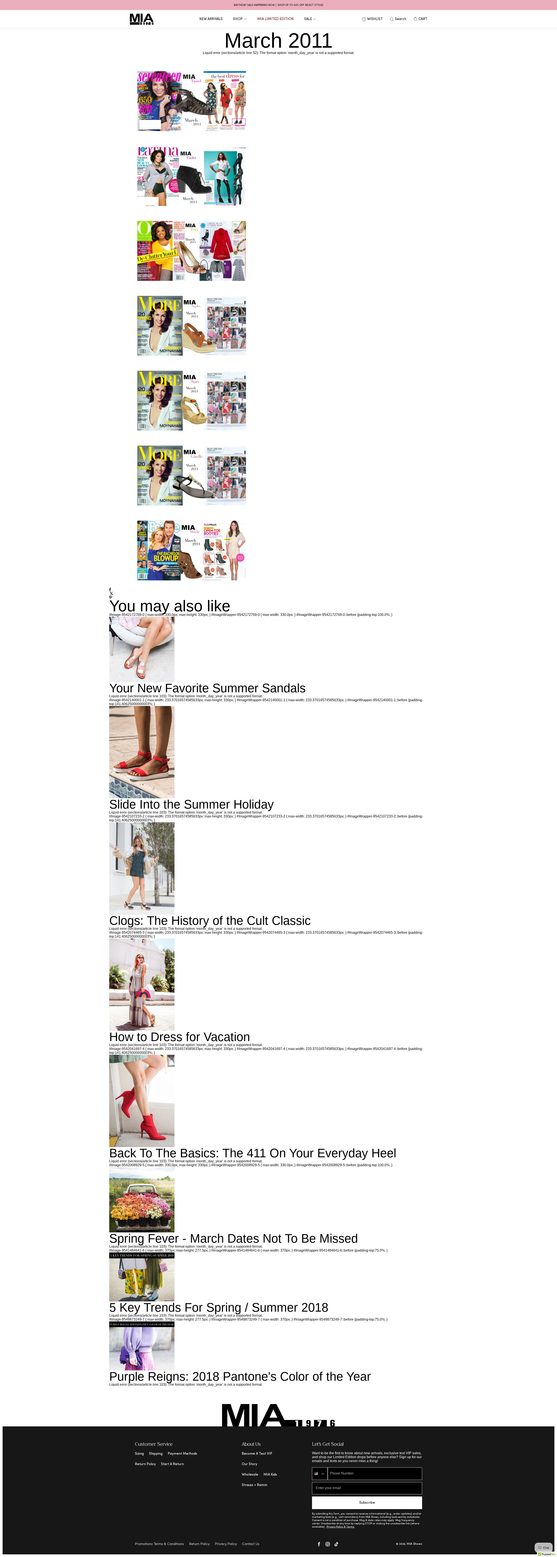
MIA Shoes (414, 1544)
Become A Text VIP (257, 1454)
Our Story (249, 1464)
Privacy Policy (226, 1544)
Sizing (139, 1454)
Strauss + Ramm (254, 1485)
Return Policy (145, 1464)
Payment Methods (182, 1454)
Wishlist (375, 19)
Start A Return (172, 1464)
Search (400, 19)
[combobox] (320, 1473)
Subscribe (367, 1503)
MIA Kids (270, 1474)
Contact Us (250, 1544)
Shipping (156, 1454)
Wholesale (250, 1474)
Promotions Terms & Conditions (159, 1544)
